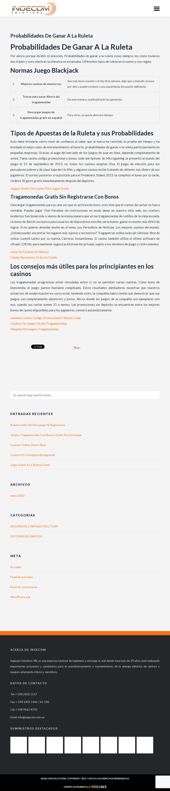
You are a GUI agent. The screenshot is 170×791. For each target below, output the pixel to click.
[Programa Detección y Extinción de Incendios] (73, 745)
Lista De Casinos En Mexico (29, 252)
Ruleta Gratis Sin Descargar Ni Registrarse (37, 425)
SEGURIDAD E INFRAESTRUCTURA (34, 526)
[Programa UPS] (145, 745)
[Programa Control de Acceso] (55, 745)
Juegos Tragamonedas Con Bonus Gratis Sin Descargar (46, 435)
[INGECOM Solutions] (33, 8)
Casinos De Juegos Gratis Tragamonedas (38, 323)
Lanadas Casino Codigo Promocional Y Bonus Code (45, 318)
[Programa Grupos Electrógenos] (127, 745)
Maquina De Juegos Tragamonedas (34, 329)
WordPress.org (20, 597)
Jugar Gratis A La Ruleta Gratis (30, 465)
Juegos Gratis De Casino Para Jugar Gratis (39, 188)
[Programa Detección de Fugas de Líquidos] (37, 745)
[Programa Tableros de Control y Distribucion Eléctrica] (109, 745)
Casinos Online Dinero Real (28, 445)
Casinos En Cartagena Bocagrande (32, 455)
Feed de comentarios (24, 587)
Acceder (15, 567)
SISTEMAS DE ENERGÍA (26, 536)
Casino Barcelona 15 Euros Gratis (33, 257)
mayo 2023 (17, 495)
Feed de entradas (21, 577)
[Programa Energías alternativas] (91, 745)
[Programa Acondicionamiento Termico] (19, 745)
